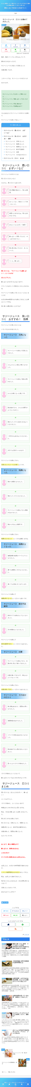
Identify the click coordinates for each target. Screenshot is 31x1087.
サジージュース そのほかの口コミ (16, 155)
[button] (27, 516)
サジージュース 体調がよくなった (16, 147)
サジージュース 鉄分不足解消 (15, 149)
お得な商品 (5, 902)
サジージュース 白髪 (12, 152)
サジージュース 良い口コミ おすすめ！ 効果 (15, 137)
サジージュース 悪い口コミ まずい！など (14, 131)
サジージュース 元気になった (15, 141)
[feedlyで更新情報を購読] (22, 924)
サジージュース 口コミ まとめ (14, 158)
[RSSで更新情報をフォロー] (15, 929)
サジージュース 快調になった (15, 144)
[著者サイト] (8, 924)
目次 (14, 125)
